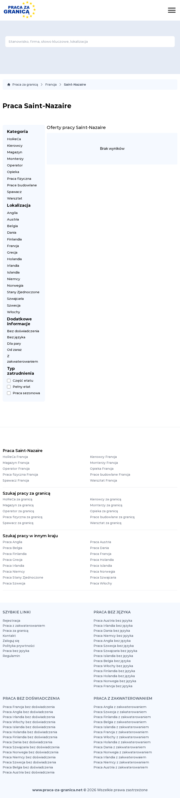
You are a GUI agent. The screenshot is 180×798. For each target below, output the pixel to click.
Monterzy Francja (104, 463)
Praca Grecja (12, 560)
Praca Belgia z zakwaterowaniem (120, 722)
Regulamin (11, 656)
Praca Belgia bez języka (112, 661)
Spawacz (14, 192)
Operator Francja (16, 469)
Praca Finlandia (15, 554)
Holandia (14, 259)
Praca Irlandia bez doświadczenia (29, 717)
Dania (11, 232)
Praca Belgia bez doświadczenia (28, 767)
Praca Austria (100, 542)
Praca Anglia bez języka (112, 641)
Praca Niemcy (14, 572)
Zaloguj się (11, 641)
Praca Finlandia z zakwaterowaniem (122, 717)
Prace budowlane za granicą (112, 517)
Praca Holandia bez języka (114, 676)
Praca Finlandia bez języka (114, 671)
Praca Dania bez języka (112, 631)
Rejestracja (11, 621)
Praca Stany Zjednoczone (23, 577)
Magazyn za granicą (18, 505)
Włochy (13, 312)
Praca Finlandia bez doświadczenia (30, 737)
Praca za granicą (25, 85)
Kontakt (9, 636)
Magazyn (14, 152)
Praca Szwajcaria (103, 577)
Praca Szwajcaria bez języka (115, 651)
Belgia (12, 226)
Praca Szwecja (14, 583)
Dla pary (14, 343)
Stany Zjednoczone (23, 292)
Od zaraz (14, 350)
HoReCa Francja (15, 457)
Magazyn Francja (16, 463)
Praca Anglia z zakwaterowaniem (120, 707)
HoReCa (14, 139)
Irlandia (13, 265)
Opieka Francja (101, 469)
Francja (51, 85)
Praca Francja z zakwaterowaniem (121, 732)
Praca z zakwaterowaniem (24, 626)
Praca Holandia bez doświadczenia (30, 732)
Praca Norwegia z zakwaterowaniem (123, 752)
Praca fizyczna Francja (20, 475)
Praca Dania (99, 548)
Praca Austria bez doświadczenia (28, 772)
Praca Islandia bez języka (113, 656)
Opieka (13, 172)
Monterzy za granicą (106, 505)
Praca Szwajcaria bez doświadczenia (31, 747)
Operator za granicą (18, 511)
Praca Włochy (101, 583)
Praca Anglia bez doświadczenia (28, 712)
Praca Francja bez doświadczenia (29, 707)
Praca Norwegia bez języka (115, 681)
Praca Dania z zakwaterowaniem (120, 747)
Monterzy (15, 159)
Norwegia (15, 285)
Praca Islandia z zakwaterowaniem (121, 727)
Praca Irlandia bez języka (113, 626)
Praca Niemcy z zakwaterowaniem (121, 762)
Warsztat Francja (103, 480)
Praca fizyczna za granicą (22, 517)
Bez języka (16, 337)
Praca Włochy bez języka (113, 666)
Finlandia (14, 239)
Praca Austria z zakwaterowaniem (121, 767)
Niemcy (13, 279)
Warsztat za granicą (105, 523)
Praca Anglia (12, 542)
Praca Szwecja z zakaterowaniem (120, 712)
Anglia (12, 213)
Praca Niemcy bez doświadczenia (29, 757)
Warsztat (14, 198)
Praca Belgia (12, 548)
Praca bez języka (16, 651)
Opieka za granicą (104, 511)
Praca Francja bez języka (113, 686)
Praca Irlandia (13, 566)
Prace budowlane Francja (110, 475)
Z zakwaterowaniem (22, 359)
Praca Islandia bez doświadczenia (29, 727)
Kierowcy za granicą (105, 499)
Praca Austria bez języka (113, 621)
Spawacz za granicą (18, 523)
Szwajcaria (15, 299)
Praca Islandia (101, 566)
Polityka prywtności (18, 646)
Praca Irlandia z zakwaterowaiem (120, 757)
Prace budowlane (22, 185)
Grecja (12, 252)
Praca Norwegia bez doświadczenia (30, 752)
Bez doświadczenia (23, 331)
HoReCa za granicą (17, 499)
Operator (15, 165)
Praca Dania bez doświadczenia (27, 742)
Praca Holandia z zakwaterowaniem (122, 742)
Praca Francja (100, 554)
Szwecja (13, 305)
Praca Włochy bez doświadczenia (29, 722)
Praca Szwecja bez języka (114, 646)
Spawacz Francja (16, 480)
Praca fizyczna (19, 179)
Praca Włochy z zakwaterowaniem (121, 737)
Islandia (13, 272)
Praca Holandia (102, 560)
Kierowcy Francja (103, 457)
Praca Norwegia (102, 572)
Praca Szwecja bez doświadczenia (29, 762)
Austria (13, 219)
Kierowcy (14, 145)
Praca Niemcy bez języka (113, 636)
